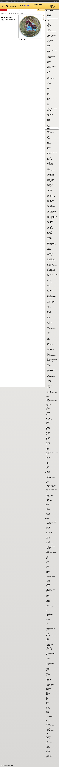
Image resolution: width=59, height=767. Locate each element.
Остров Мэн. (49, 207)
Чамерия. (48, 374)
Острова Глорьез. (50, 180)
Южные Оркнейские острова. (52, 392)
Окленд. (48, 169)
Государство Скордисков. (51, 66)
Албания (48, 408)
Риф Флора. (49, 280)
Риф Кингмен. (49, 279)
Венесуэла (48, 454)
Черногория (48, 728)
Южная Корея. (49, 391)
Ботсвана (48, 442)
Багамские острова (49, 426)
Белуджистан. (48, 434)
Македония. (49, 126)
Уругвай (47, 712)
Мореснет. (49, 147)
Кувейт (47, 556)
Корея (47, 551)
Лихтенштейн (48, 568)
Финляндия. (49, 351)
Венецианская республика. (52, 50)
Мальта (47, 585)
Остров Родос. (49, 213)
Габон (47, 461)
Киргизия (48, 537)
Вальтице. (48, 45)
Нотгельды (48, 620)
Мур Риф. (48, 601)
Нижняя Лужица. (50, 157)
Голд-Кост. (49, 61)
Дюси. (48, 76)
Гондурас (48, 473)
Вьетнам (47, 459)
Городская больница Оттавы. (52, 63)
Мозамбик (48, 596)
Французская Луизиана (50, 721)
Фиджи (47, 713)
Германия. (49, 58)
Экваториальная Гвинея (50, 742)
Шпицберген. (49, 385)
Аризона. (48, 34)
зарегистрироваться (24, 7)
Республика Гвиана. (50, 650)
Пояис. (48, 250)
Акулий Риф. (49, 25)
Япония (47, 758)
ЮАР (47, 752)
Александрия (48, 409)
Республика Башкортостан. (52, 255)
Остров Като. (49, 199)
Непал (47, 609)
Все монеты (48, 15)
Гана (47, 467)
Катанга (48, 548)
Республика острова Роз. (51, 652)
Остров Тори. (49, 222)
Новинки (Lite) (49, 14)
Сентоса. (48, 317)
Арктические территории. (51, 35)
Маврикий (48, 571)
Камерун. (48, 90)
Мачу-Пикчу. (49, 136)
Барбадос (48, 429)
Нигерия (47, 610)
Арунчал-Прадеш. (50, 36)
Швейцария (48, 736)
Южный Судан (49, 756)
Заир (47, 492)
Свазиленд (49, 748)
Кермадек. (49, 100)
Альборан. (49, 26)
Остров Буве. (49, 192)
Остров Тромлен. (50, 223)
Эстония (47, 750)
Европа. (48, 77)
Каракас (48, 455)
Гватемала (48, 468)
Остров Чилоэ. (49, 234)
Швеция (47, 737)
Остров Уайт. (49, 224)
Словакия (48, 674)
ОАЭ (47, 623)
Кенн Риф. (48, 534)
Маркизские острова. (51, 133)
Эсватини (48, 747)
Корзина (42, 10)
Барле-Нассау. (49, 39)
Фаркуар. (48, 350)
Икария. (48, 82)
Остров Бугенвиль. (50, 194)
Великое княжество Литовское (52, 452)
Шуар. (48, 386)
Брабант (48, 401)
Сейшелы (48, 668)
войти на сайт (26, 5)
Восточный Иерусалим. (51, 56)
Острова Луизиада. (50, 186)
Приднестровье (49, 648)
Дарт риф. (49, 69)
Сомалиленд (48, 679)
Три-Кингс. (49, 343)
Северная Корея (49, 667)
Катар (47, 531)
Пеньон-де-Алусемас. (51, 243)
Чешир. (48, 377)
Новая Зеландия (49, 614)
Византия (48, 457)
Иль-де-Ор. (48, 503)
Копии (47, 550)
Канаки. (48, 94)
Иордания (48, 509)
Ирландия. (49, 84)
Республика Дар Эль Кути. (52, 259)
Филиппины (48, 715)
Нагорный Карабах (49, 606)
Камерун (48, 528)
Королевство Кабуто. (51, 114)
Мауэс (47, 591)
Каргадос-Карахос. (50, 95)
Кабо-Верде (48, 524)
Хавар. (47, 723)
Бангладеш (48, 428)
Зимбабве (48, 496)
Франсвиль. (49, 353)
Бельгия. (48, 41)
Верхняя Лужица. (50, 52)
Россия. (48, 285)
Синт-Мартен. (49, 322)
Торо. (48, 338)
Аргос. (48, 32)
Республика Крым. (50, 264)
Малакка (48, 580)
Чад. (47, 372)
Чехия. (48, 375)
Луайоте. (48, 122)
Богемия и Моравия (50, 730)
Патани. (47, 639)
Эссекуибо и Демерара (51, 464)
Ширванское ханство (51, 405)
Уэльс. (48, 348)
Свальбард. (49, 295)
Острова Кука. (49, 185)
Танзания (48, 693)
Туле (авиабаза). (50, 344)
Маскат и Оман (49, 590)
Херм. (48, 367)
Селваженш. (49, 308)
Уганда (47, 707)
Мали (47, 583)
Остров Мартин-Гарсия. (50, 628)
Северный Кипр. (50, 305)
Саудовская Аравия (50, 663)
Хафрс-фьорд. (49, 366)
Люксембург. (49, 124)
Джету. (48, 72)
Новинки (47, 12)
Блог (15, 1)
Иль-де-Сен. (49, 83)
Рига (48, 561)
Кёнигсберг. (49, 101)
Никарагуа (48, 613)
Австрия (47, 399)
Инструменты (23, 1)
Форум (18, 1)
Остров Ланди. (49, 205)
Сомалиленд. (49, 330)
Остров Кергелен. (49, 625)
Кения (47, 533)
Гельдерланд (48, 471)
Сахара (47, 664)
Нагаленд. (49, 149)
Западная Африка (49, 495)
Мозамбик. (49, 143)
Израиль (47, 501)
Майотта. (48, 125)
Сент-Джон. (49, 316)
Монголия (48, 600)
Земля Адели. (49, 79)
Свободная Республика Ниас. (51, 665)
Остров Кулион (49, 716)
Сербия (47, 669)
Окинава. (48, 168)
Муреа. (48, 148)
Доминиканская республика (51, 489)
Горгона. (48, 62)
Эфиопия (48, 751)
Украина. (48, 345)
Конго (47, 544)
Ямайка (47, 757)
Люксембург (48, 570)
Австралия (48, 396)
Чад (47, 726)
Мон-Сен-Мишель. (50, 144)
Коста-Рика (48, 553)
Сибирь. (48, 319)
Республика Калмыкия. (51, 260)
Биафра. (48, 42)
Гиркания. (48, 60)
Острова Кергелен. (50, 181)
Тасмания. (49, 335)
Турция (47, 706)
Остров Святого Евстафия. (52, 216)
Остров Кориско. (50, 202)
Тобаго (48, 700)
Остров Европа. (50, 195)
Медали (47, 592)
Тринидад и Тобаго (49, 699)
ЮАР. (48, 390)
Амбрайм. (48, 412)
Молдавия (48, 597)
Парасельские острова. (51, 239)
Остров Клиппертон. (50, 200)
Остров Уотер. (49, 226)
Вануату (47, 448)
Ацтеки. (48, 37)
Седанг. (48, 306)
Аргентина (48, 418)
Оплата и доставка (19, 10)
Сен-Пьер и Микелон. (51, 314)
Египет (47, 490)
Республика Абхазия (50, 649)
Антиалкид (48, 415)
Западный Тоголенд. (51, 78)
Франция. (48, 354)
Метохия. (48, 141)
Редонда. (48, 254)
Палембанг (49, 506)
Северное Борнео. (50, 303)
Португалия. (49, 249)
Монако (47, 599)
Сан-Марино (48, 660)
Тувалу (47, 702)
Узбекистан (48, 708)
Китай (47, 539)
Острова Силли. (50, 189)
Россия (47, 654)
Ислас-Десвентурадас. (51, 85)
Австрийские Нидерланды (52, 400)
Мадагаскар (48, 573)
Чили (47, 734)
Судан (47, 680)
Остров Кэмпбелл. (50, 203)
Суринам (48, 681)
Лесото (47, 562)
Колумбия (48, 542)
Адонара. (48, 24)
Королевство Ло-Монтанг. (51, 552)
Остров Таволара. (50, 221)
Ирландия (48, 513)
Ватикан (47, 449)
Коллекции (48, 541)
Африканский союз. (50, 424)
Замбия (47, 494)
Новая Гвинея (49, 397)
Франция (48, 720)
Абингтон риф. (49, 21)
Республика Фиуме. (50, 271)
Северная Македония (51, 576)
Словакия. (49, 324)
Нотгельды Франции (50, 622)
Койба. (48, 105)
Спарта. (48, 332)
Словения (48, 675)
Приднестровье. (50, 253)
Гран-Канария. (49, 475)
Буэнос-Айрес (49, 419)
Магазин (2, 1)
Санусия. (48, 291)
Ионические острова (51, 477)
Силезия (48, 645)
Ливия (47, 566)
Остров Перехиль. (50, 210)
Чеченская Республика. (51, 376)
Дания (47, 482)
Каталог (7, 1)
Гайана (47, 463)
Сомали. (48, 327)
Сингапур (48, 670)
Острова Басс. (49, 176)
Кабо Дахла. (49, 89)
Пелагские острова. (50, 240)
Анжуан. (48, 29)
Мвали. (48, 137)
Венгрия (47, 453)
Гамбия (47, 466)
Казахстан (48, 526)
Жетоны (47, 491)
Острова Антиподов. (50, 175)
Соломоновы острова (50, 676)
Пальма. (47, 633)
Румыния (48, 657)
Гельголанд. (49, 57)
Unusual (47, 20)
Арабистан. (49, 30)
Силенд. (48, 321)
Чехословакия (49, 732)
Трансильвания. (50, 340)
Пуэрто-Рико (49, 685)
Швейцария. (49, 381)
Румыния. (48, 286)
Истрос (47, 517)
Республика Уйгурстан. (51, 270)
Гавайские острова (50, 684)
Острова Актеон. (50, 173)
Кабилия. (48, 87)
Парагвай (48, 636)
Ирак (47, 510)
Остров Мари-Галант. (51, 206)
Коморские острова (50, 543)
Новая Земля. (49, 159)
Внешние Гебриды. (50, 55)
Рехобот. (48, 276)
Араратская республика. (51, 31)
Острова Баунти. (50, 178)
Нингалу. (48, 158)
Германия (48, 472)
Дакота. (48, 68)
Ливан (47, 565)
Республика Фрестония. (50, 653)
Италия (47, 518)
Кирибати (48, 538)
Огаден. (48, 165)
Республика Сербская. (51, 266)
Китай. (48, 104)
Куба (47, 555)
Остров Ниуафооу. (50, 208)
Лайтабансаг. (49, 116)
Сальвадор (48, 658)
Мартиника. (49, 134)
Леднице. (48, 119)
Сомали (47, 678)
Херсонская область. (51, 369)
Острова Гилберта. (50, 179)
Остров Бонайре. (50, 191)
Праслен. (48, 252)
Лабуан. (48, 115)
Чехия (47, 729)
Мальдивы (48, 584)
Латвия (47, 558)
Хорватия (48, 724)
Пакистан (48, 629)
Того (47, 697)
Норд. (48, 160)
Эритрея (47, 746)
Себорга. (48, 298)
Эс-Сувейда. (49, 388)
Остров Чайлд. (49, 233)
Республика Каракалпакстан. (52, 261)
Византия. (48, 53)
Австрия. (48, 23)
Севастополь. (49, 300)
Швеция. (48, 382)
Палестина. (49, 237)
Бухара (48, 709)
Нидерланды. (49, 155)
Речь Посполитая (50, 644)
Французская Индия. (51, 358)
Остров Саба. (49, 215)
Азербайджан (48, 404)
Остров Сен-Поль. (50, 218)
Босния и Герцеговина (50, 439)
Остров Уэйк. (49, 227)
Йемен (47, 519)
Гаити (47, 462)
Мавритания (48, 572)
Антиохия (48, 417)
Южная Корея (49, 755)
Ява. (47, 395)
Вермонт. (48, 51)
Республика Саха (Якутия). (52, 265)
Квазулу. (48, 98)
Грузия (47, 481)
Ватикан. (48, 46)
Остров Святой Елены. (51, 217)
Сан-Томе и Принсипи (50, 662)
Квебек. (48, 99)
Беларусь (48, 432)
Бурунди (47, 445)
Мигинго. (48, 595)
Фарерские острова (50, 486)
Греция (47, 476)
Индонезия (48, 505)
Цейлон (48, 739)
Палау (47, 630)
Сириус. (48, 323)
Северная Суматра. (50, 302)
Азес (47, 407)
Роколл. (48, 281)
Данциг (48, 643)
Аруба (47, 422)
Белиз (47, 433)
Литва (47, 567)
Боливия (47, 438)
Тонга (47, 698)
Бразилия (48, 443)
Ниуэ (48, 615)
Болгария (48, 437)
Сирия (47, 673)
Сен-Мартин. (49, 313)
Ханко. (48, 719)
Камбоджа (48, 527)
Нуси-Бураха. (49, 162)
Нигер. (48, 154)
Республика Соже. (50, 268)
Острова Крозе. (50, 184)
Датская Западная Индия (51, 485)
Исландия (48, 514)
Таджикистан (48, 688)
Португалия (48, 647)
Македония (48, 575)
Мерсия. (48, 139)
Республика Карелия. (51, 263)
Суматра (48, 508)
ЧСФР (48, 733)
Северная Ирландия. (51, 301)
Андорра (48, 414)
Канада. (48, 93)
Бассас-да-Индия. (50, 40)
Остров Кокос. (49, 201)
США (47, 683)
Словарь (11, 1)
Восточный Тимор (49, 458)
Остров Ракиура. (50, 212)
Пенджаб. (48, 242)
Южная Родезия (50, 497)
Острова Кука (49, 616)
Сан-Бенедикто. (50, 290)
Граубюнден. (49, 67)
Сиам (48, 690)
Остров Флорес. (50, 229)
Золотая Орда (49, 500)
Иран (47, 512)
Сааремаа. (49, 287)
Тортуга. (48, 339)
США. (48, 334)
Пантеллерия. (49, 238)
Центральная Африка (50, 725)
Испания (48, 515)
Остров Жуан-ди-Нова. (51, 196)
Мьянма (47, 602)
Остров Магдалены (49, 627)
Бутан (47, 447)
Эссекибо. (49, 387)
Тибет (47, 694)
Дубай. (48, 73)
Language (56, 1)
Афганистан (48, 423)
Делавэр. (48, 71)
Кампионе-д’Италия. (50, 92)
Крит (48, 478)
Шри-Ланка (48, 738)
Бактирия (48, 427)
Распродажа (48, 16)
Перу (47, 640)
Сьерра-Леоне (49, 687)
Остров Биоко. (49, 190)
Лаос (47, 557)
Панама (47, 634)
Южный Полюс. (50, 393)
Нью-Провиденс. (50, 164)
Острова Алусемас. (50, 174)
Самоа (47, 659)
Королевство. (49, 110)
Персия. (48, 247)
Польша (47, 641)
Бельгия (47, 436)
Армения (48, 421)
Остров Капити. (50, 197)
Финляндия (48, 717)
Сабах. (48, 289)
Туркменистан (49, 704)
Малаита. (48, 128)
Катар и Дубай (49, 532)
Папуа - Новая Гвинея (50, 635)
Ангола (47, 413)
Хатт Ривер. (49, 365)
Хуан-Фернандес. (50, 370)
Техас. (48, 337)
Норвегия (48, 619)
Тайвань (47, 692)
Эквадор (47, 741)
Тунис (47, 703)
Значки (47, 499)
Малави (47, 577)
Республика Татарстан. (51, 269)
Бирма (48, 605)
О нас (28, 1)
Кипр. (48, 103)
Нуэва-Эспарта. (50, 163)
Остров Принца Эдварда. (51, 211)
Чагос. (48, 371)
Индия (47, 504)
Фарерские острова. (50, 349)
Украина (47, 711)
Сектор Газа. (49, 307)
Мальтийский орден (50, 586)
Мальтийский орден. (50, 132)
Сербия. (48, 318)
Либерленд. (49, 120)
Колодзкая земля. (50, 106)
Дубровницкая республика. (52, 74)
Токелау (48, 617)
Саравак (48, 581)
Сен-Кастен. (49, 312)
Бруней (47, 444)
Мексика (47, 594)
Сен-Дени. (49, 311)
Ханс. (48, 364)
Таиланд (47, 689)
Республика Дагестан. (51, 258)
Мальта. (48, 131)
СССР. (48, 333)
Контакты (28, 10)
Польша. (48, 248)
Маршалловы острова (50, 589)
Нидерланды (48, 611)
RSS (51, 12)
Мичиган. (48, 142)
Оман (47, 624)
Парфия (47, 638)
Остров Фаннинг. (50, 228)
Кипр (47, 536)
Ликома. (48, 121)
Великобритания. (50, 47)
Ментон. (48, 138)
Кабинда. (48, 88)
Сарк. (48, 292)
